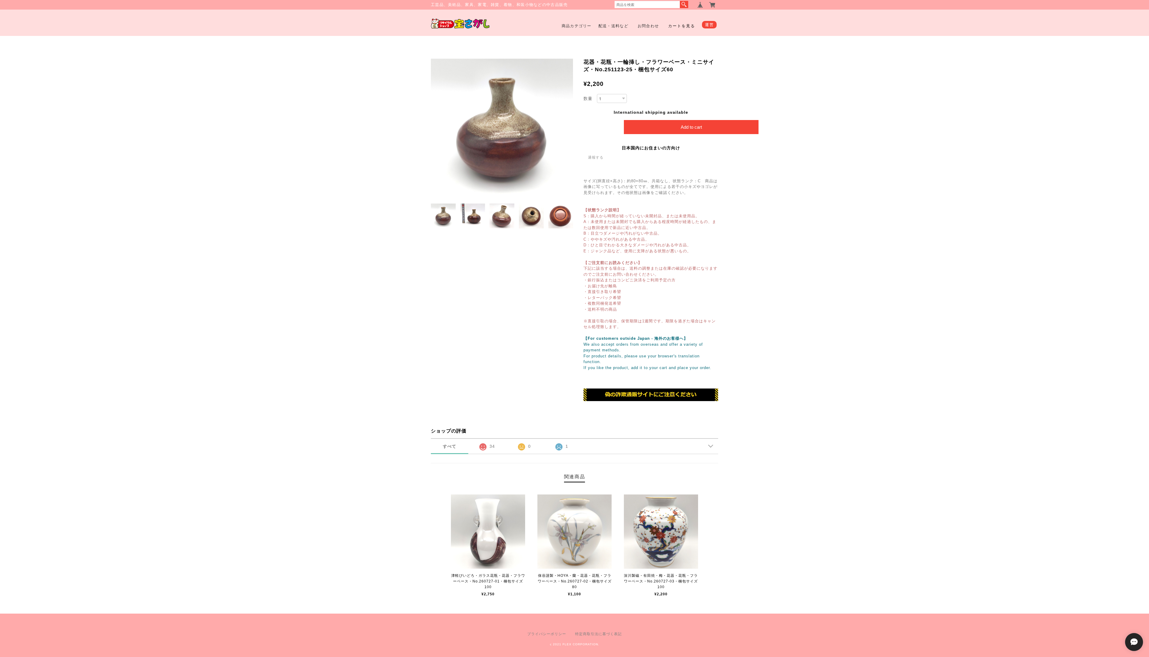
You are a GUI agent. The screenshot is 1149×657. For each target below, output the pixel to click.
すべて (449, 446)
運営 (709, 24)
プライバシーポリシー (546, 634)
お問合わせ (648, 26)
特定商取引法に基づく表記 (598, 634)
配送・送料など (613, 26)
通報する (596, 157)
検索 (684, 4)
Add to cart (691, 127)
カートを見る (681, 26)
